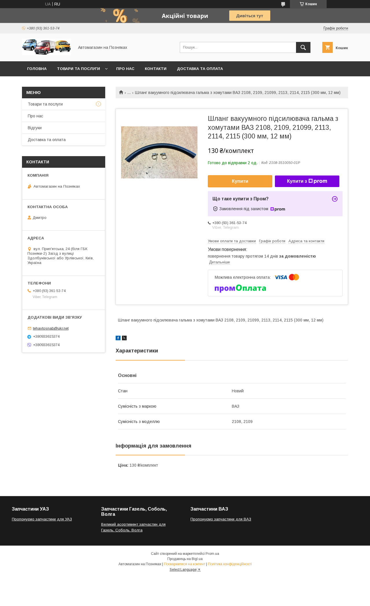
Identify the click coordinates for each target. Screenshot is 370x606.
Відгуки (35, 127)
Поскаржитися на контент (184, 564)
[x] (124, 339)
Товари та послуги (78, 68)
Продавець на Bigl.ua (185, 559)
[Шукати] (303, 47)
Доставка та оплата (200, 68)
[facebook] (118, 339)
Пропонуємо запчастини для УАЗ (42, 519)
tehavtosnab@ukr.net (51, 328)
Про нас (125, 68)
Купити (240, 181)
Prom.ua (212, 554)
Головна (37, 68)
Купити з (297, 181)
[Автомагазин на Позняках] (46, 53)
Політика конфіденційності (230, 564)
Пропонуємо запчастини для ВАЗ (220, 519)
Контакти (155, 68)
